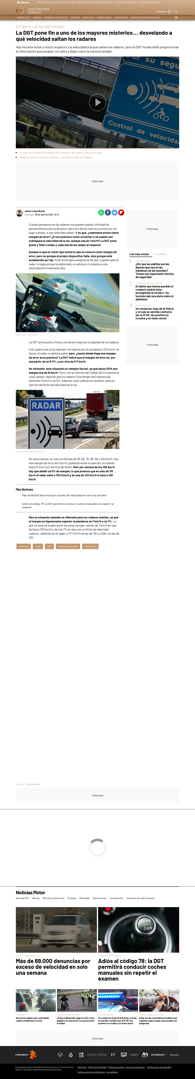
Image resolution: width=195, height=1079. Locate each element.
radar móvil (90, 546)
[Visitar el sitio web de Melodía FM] (145, 1055)
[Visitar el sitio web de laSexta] (70, 1055)
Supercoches (104, 17)
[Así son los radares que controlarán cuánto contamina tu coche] (36, 1000)
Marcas (37, 17)
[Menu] (176, 17)
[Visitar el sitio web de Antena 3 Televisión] (60, 1055)
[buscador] (176, 12)
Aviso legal (82, 1067)
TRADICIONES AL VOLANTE (152, 1014)
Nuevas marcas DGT (103, 2)
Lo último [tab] (160, 254)
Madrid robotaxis (44, 2)
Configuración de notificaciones (91, 1072)
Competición (121, 17)
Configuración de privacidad (159, 1067)
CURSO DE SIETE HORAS (109, 956)
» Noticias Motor (32, 784)
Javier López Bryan (35, 210)
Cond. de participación (135, 1067)
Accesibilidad (112, 1072)
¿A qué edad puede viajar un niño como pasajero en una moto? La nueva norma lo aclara (75, 1021)
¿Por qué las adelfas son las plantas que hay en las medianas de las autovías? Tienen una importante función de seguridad (155, 270)
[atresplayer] (163, 12)
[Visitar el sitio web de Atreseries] (113, 1055)
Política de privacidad (97, 1067)
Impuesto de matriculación (145, 17)
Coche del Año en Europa (64, 2)
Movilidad (88, 17)
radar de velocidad (68, 546)
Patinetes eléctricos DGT (150, 2)
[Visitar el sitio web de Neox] (81, 1055)
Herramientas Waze (85, 2)
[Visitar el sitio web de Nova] (92, 1055)
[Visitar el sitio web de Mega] (102, 1055)
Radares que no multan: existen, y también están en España (56, 157)
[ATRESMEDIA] (26, 1055)
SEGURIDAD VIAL (144, 261)
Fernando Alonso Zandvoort (126, 2)
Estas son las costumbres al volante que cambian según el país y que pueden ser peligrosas (158, 1021)
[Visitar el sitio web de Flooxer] (174, 1055)
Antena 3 (20, 784)
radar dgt (23, 546)
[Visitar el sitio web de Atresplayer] (159, 1055)
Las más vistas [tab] (139, 254)
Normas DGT (23, 17)
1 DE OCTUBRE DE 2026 (68, 1014)
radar (38, 546)
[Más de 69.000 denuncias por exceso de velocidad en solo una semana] (56, 930)
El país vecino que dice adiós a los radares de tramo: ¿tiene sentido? (61, 152)
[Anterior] (35, 2)
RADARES (20, 1014)
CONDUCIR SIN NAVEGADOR (149, 283)
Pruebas (75, 17)
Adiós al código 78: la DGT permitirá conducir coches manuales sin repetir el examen (132, 969)
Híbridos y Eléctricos (56, 17)
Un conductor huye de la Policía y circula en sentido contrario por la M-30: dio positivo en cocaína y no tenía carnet (155, 313)
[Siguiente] (177, 2)
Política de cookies (116, 1067)
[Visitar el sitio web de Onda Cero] (123, 1055)
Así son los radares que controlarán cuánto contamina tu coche (32, 1019)
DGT (49, 546)
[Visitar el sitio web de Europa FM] (134, 1055)
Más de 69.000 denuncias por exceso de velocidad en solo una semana (64, 495)
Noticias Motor (30, 892)
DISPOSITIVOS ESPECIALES (29, 956)
